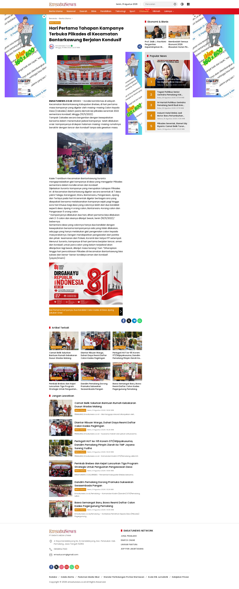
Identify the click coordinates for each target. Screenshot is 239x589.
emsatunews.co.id (62, 46)
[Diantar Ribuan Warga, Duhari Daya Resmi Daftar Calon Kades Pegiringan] (95, 341)
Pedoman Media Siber (89, 577)
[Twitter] (129, 320)
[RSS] (77, 567)
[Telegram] (134, 320)
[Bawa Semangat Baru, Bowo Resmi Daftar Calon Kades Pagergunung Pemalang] (127, 372)
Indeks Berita (67, 577)
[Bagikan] (139, 46)
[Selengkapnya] (83, 531)
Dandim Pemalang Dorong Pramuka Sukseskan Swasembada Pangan (94, 386)
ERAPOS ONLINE (128, 540)
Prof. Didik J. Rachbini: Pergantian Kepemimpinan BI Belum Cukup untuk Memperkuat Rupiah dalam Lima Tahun (155, 45)
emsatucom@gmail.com (66, 554)
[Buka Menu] (188, 4)
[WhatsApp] (139, 320)
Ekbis (149, 36)
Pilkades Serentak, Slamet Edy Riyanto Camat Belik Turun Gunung (172, 125)
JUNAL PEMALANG (129, 536)
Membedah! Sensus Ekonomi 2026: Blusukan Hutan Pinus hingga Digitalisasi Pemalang (179, 45)
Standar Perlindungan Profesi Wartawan (124, 577)
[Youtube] (66, 567)
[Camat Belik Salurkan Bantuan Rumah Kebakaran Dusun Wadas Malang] (64, 341)
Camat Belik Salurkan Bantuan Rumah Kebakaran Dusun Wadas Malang (63, 355)
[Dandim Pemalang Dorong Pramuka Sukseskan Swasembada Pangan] (95, 372)
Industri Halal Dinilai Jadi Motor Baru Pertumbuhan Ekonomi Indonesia (170, 114)
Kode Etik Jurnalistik (158, 577)
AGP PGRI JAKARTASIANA (132, 548)
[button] (175, 4)
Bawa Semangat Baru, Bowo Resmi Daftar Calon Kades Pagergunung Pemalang (127, 386)
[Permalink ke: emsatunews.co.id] (52, 46)
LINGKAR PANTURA (129, 544)
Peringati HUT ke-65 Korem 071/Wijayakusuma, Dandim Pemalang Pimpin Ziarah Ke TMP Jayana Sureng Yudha (126, 355)
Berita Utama (55, 23)
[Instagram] (61, 567)
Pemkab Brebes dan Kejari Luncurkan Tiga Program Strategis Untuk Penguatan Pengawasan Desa (62, 386)
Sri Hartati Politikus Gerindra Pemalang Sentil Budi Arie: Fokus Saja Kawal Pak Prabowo (171, 104)
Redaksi (53, 577)
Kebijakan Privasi (180, 577)
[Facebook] (123, 320)
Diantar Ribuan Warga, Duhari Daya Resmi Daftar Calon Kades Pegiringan (94, 355)
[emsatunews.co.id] (63, 4)
